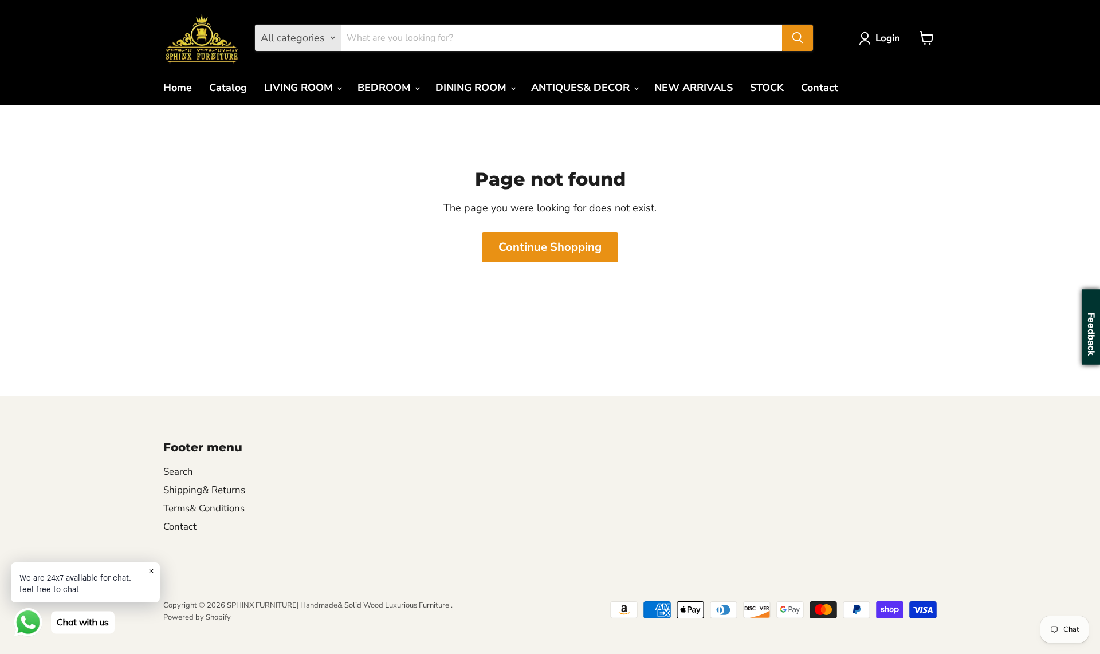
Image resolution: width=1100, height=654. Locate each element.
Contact (819, 87)
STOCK (767, 87)
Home (177, 87)
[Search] (797, 38)
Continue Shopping (550, 247)
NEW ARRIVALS (693, 87)
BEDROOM (386, 87)
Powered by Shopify (197, 617)
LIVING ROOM (300, 87)
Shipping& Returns (204, 490)
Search (178, 471)
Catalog (228, 87)
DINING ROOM (472, 87)
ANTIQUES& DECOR (581, 87)
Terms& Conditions (204, 508)
